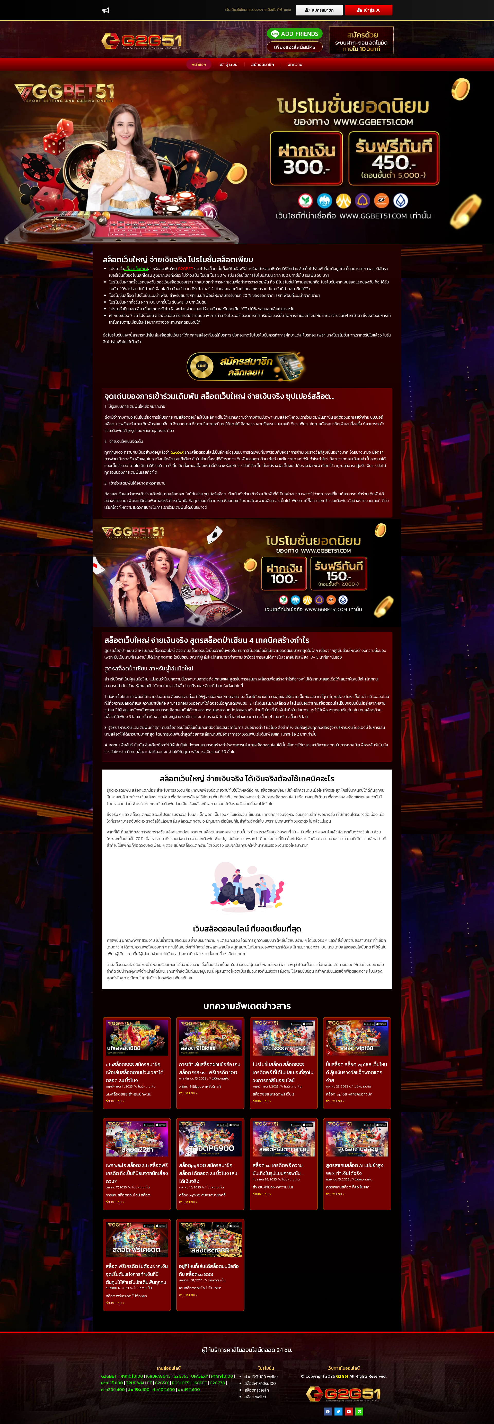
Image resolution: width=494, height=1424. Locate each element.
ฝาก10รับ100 (131, 1376)
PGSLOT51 (181, 1383)
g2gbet (109, 1376)
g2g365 (180, 1376)
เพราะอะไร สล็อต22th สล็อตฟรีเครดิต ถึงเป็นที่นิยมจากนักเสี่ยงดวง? (137, 1173)
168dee (200, 1383)
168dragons (158, 1376)
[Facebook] (328, 1412)
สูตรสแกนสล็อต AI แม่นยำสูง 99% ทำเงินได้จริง (355, 1169)
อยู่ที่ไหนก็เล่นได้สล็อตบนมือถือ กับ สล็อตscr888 (209, 1270)
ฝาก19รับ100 (222, 1376)
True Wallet (139, 1383)
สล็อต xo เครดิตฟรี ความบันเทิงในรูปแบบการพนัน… (278, 1169)
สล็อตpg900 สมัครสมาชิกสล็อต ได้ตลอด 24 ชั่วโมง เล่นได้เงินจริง (208, 1173)
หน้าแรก (199, 64)
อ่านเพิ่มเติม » (115, 1101)
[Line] (359, 1412)
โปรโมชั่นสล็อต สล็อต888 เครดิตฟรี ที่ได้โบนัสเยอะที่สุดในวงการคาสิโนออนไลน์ (283, 1072)
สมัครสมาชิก (262, 64)
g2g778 (217, 1383)
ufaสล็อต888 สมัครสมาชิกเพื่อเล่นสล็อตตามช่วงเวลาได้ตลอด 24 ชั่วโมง (134, 1072)
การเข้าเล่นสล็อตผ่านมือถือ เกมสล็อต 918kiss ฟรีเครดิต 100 (209, 1068)
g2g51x (162, 1383)
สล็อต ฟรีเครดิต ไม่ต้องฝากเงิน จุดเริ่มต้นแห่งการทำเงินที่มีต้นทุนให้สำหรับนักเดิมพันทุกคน (137, 1274)
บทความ (295, 64)
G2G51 (341, 1376)
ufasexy (199, 1376)
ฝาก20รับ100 (113, 1389)
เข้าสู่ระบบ (228, 64)
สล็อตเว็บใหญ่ (136, 268)
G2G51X (177, 452)
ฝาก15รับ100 (112, 1383)
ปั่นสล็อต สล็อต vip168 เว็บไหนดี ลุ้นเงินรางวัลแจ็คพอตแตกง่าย (356, 1072)
